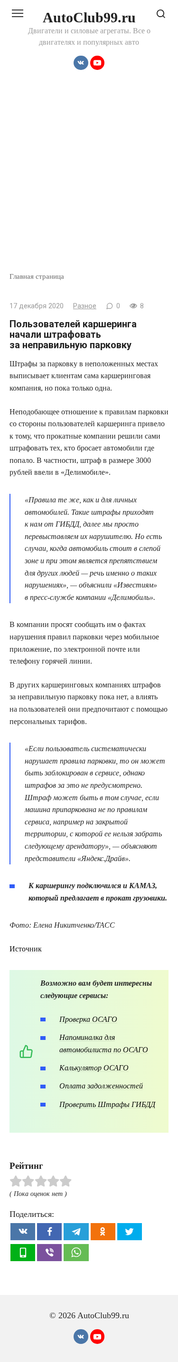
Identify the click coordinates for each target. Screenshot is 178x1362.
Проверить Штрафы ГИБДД (107, 1104)
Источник (25, 949)
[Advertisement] (89, 177)
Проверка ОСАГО (88, 1019)
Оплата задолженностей (101, 1086)
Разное (84, 306)
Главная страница (36, 276)
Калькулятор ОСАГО (94, 1068)
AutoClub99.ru (89, 17)
